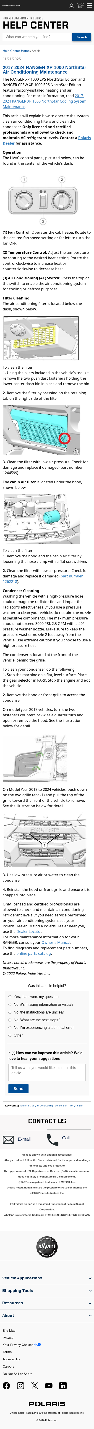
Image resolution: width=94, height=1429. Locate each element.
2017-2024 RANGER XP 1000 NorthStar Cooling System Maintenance (44, 101)
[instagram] (20, 1388)
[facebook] (6, 1388)
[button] (25, 1140)
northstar (25, 1105)
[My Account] (71, 5)
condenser (61, 1105)
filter (71, 1105)
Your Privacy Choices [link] (18, 1345)
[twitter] (34, 1388)
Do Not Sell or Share (17, 1374)
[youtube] (48, 1388)
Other (18, 1035)
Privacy (8, 1338)
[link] (47, 1278)
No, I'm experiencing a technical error (44, 1027)
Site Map (9, 1330)
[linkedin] (63, 1388)
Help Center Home (16, 51)
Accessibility (11, 1359)
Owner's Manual (56, 942)
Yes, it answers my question (36, 997)
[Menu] (89, 5)
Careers (8, 1366)
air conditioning (45, 1105)
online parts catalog (33, 953)
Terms (7, 1352)
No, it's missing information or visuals (43, 1004)
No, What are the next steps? (37, 1020)
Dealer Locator (28, 931)
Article (36, 51)
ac (33, 1105)
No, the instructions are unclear (39, 1012)
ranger (79, 1105)
